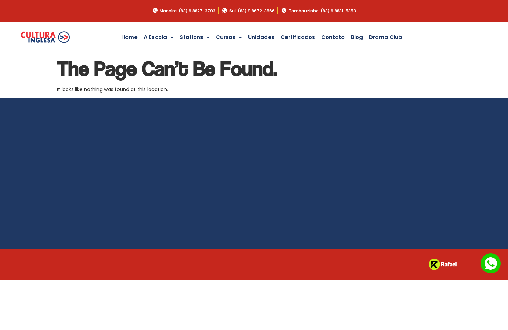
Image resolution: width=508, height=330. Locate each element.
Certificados (298, 37)
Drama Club (385, 37)
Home (129, 37)
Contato (333, 37)
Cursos (225, 37)
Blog (357, 37)
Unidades (261, 37)
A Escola (155, 37)
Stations (191, 37)
